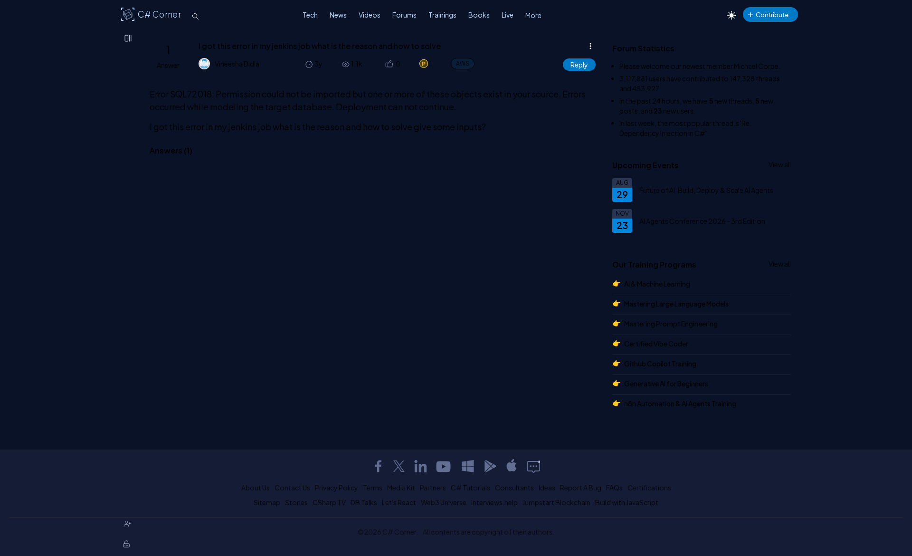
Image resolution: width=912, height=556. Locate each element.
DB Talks (364, 502)
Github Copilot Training (660, 363)
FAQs (614, 487)
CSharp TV (329, 502)
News (338, 14)
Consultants (514, 487)
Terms (372, 487)
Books (479, 14)
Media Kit (401, 487)
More (533, 15)
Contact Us (292, 487)
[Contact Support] (533, 466)
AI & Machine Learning (657, 283)
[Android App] (490, 466)
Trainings (442, 14)
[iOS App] (511, 466)
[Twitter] (399, 466)
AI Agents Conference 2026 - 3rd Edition (702, 221)
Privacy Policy (336, 487)
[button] (388, 64)
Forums (404, 14)
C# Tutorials (470, 487)
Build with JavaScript (626, 502)
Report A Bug (580, 487)
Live (507, 14)
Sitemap (267, 502)
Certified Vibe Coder (656, 343)
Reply (579, 64)
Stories (296, 502)
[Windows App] (468, 466)
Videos (369, 14)
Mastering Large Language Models (676, 303)
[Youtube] (444, 466)
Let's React (399, 502)
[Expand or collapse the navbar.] (128, 39)
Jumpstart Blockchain (556, 502)
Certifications (649, 487)
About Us (255, 487)
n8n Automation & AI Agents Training (680, 403)
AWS (462, 63)
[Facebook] (378, 466)
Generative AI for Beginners (666, 383)
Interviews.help (494, 502)
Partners (433, 487)
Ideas (547, 487)
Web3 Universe (443, 502)
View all (780, 164)
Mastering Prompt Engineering (671, 323)
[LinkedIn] (420, 466)
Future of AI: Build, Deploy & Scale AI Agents (706, 190)
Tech (310, 14)
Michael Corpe (756, 66)
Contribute (772, 14)
